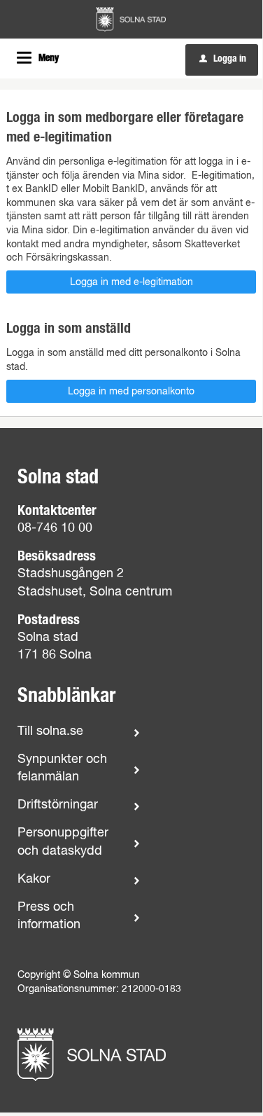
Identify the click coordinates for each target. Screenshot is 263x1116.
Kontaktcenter (57, 511)
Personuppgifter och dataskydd (62, 842)
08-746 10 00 (54, 528)
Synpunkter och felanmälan (62, 768)
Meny (48, 58)
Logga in (222, 59)
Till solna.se (50, 731)
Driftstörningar (57, 805)
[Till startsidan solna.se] (91, 1054)
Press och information (48, 916)
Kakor (33, 879)
